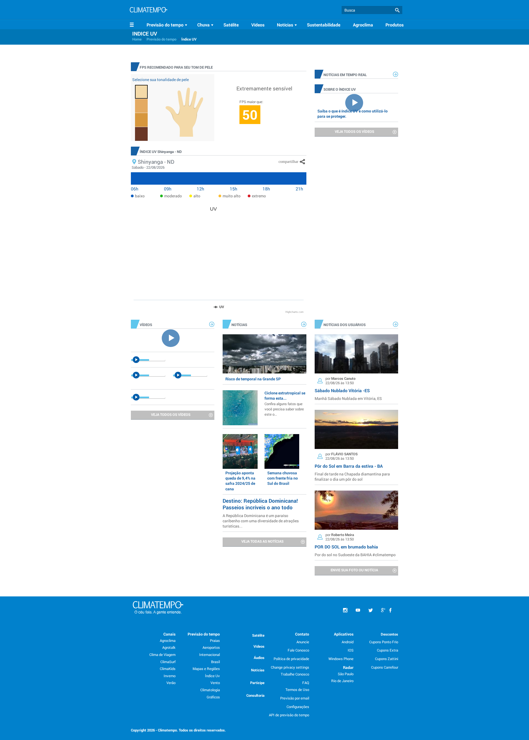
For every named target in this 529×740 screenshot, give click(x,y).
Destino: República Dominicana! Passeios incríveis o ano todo (260, 504)
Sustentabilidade (323, 25)
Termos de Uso (297, 689)
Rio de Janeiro (342, 681)
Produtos (394, 25)
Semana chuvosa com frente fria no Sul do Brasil (282, 478)
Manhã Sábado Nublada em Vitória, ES (348, 398)
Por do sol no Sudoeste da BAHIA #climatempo (355, 554)
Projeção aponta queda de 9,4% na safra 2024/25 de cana (240, 480)
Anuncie (302, 642)
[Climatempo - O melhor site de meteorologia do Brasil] (148, 10)
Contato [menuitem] (302, 634)
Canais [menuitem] (169, 634)
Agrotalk (169, 647)
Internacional (209, 654)
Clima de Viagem (162, 654)
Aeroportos (211, 647)
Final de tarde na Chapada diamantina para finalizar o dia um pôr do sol (352, 476)
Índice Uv (212, 676)
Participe (257, 682)
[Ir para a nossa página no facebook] (390, 610)
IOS (350, 650)
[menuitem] (167, 24)
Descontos (389, 634)
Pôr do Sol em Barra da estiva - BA (349, 466)
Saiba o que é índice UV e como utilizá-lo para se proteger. (352, 113)
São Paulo (345, 674)
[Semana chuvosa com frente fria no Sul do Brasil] (281, 451)
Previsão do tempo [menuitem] (204, 634)
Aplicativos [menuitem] (343, 634)
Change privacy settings (290, 667)
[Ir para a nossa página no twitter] (370, 610)
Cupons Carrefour (384, 667)
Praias (215, 640)
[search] (372, 10)
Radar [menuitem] (348, 667)
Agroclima (363, 25)
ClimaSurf (168, 662)
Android (347, 642)
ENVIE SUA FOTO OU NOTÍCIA (354, 570)
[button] (397, 10)
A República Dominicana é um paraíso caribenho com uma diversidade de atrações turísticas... (261, 521)
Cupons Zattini (386, 658)
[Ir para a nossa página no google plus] (383, 610)
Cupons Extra (387, 650)
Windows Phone (340, 658)
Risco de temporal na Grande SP (253, 378)
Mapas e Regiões (206, 668)
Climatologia (210, 690)
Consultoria (255, 695)
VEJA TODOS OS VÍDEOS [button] (354, 131)
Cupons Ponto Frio (383, 642)
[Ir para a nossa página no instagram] (345, 610)
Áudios (259, 657)
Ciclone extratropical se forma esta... (284, 403)
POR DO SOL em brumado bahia (346, 547)
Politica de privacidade (291, 658)
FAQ (305, 682)
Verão (171, 682)
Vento (215, 682)
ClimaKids (168, 668)
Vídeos (257, 25)
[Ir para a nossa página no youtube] (358, 610)
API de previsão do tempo (289, 715)
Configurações (298, 706)
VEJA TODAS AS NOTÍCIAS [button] (262, 541)
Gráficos (213, 697)
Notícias (257, 670)
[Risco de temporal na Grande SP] (264, 353)
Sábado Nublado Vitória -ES (342, 390)
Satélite (231, 25)
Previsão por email (294, 698)
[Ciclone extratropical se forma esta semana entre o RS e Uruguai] (240, 407)
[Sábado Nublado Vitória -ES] (356, 353)
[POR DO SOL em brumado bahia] (356, 510)
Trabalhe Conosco (295, 674)
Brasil (215, 662)
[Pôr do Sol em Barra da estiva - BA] (356, 429)
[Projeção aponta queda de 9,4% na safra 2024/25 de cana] (240, 451)
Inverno (170, 676)
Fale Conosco (298, 650)
